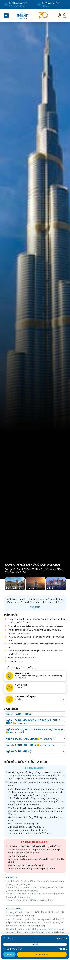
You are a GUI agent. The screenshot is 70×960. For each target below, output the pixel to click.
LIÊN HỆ (35, 944)
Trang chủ (10, 569)
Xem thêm (35, 606)
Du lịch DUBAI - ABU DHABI (29, 569)
